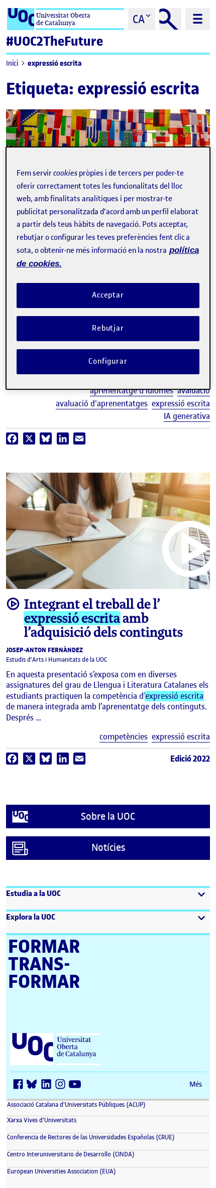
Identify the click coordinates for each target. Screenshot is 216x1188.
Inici (12, 63)
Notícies (108, 847)
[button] (108, 899)
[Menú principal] (197, 19)
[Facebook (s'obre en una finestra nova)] (20, 1085)
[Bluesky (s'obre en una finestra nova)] (34, 1085)
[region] (108, 267)
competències (123, 736)
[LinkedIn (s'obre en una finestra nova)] (48, 1085)
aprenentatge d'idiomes (131, 390)
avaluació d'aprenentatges (102, 403)
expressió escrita (55, 63)
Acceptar (108, 295)
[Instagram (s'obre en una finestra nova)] (62, 1085)
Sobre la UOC (108, 816)
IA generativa (187, 416)
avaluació (193, 390)
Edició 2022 (190, 758)
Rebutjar (108, 328)
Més (195, 1084)
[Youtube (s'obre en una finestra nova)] (76, 1085)
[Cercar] (170, 19)
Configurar (108, 361)
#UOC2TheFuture (54, 41)
